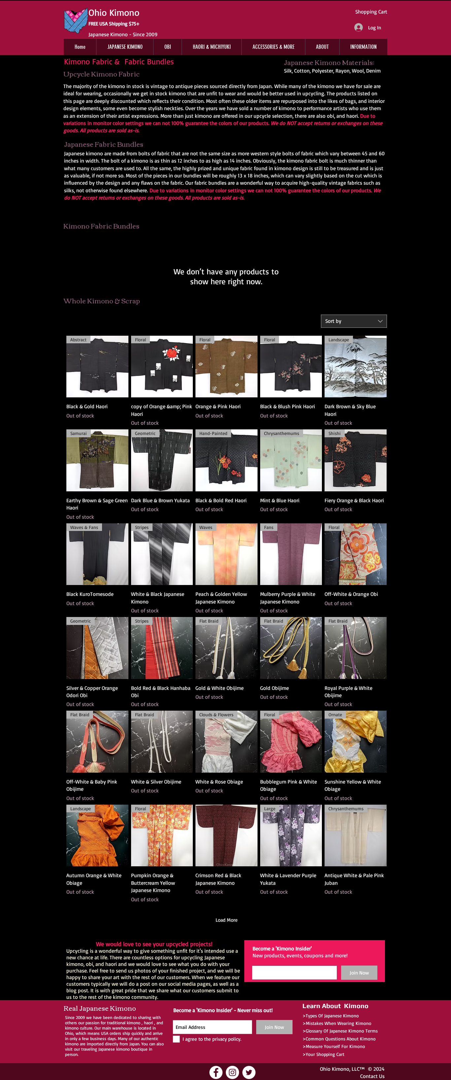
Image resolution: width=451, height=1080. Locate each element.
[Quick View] (226, 836)
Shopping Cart (371, 11)
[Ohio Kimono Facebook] (216, 1072)
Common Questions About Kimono (341, 1038)
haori (148, 1022)
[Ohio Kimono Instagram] (232, 1072)
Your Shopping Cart (325, 1054)
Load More (227, 920)
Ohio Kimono (334, 1068)
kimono (133, 1022)
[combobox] (354, 321)
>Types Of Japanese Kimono (330, 1015)
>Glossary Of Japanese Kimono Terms (340, 1031)
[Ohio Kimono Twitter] (249, 1072)
